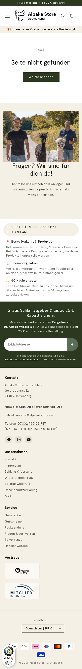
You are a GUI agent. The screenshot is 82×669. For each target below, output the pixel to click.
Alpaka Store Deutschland (46, 662)
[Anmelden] (72, 344)
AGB (8, 496)
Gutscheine (13, 522)
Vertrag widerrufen (18, 484)
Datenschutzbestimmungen (22, 359)
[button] (8, 16)
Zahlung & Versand (18, 472)
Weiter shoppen (41, 77)
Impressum (13, 466)
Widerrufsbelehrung (19, 478)
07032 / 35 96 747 (32, 424)
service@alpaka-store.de (34, 415)
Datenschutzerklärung (21, 490)
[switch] (8, 663)
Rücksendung (14, 528)
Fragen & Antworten (20, 534)
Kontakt (10, 459)
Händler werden (16, 546)
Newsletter (13, 515)
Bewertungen (14, 540)
